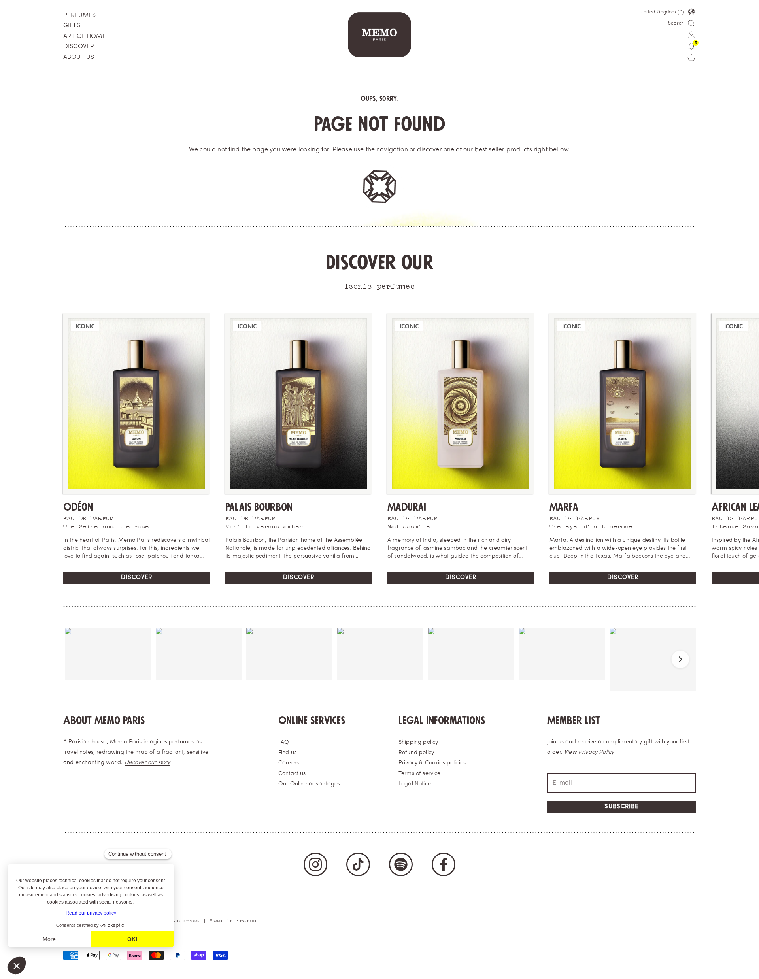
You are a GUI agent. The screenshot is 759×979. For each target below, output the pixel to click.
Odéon (78, 507)
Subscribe (621, 807)
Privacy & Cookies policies (432, 763)
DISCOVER (78, 46)
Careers (288, 763)
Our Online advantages (309, 784)
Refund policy (416, 753)
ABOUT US (78, 57)
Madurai (406, 507)
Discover (136, 578)
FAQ (283, 742)
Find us (287, 753)
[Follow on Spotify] (401, 864)
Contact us (292, 774)
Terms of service (419, 774)
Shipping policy (418, 742)
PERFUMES (79, 15)
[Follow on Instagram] (315, 864)
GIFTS (71, 26)
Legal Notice (414, 784)
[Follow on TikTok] (358, 864)
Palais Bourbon (259, 507)
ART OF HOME (84, 36)
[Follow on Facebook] (443, 864)
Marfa (563, 507)
